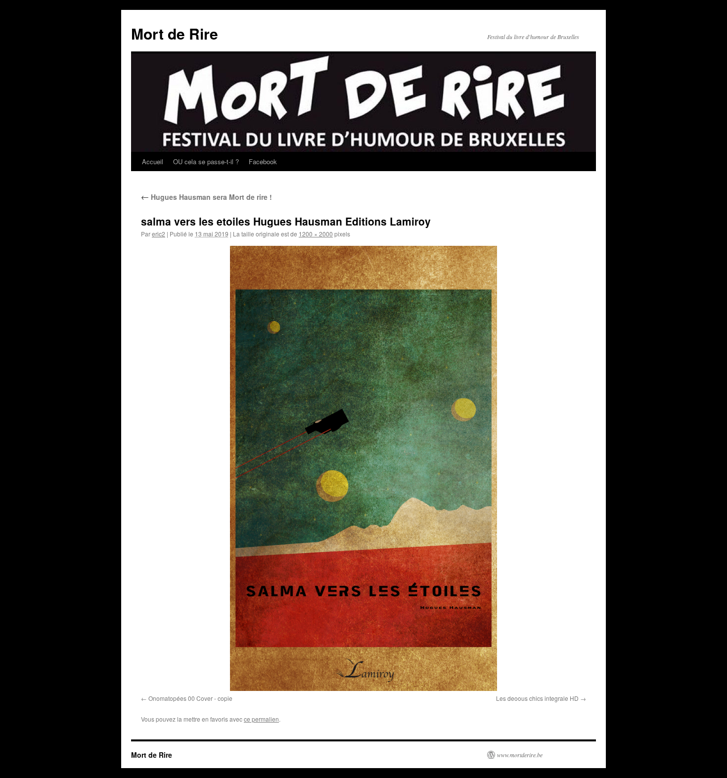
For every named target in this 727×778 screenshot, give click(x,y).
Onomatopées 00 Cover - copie (190, 698)
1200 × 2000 (316, 233)
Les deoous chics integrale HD (537, 698)
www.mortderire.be (520, 755)
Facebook (263, 161)
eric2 (158, 233)
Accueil (152, 161)
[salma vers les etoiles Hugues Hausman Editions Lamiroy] (363, 468)
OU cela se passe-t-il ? (206, 161)
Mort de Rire (174, 33)
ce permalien (261, 719)
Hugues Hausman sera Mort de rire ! (206, 197)
